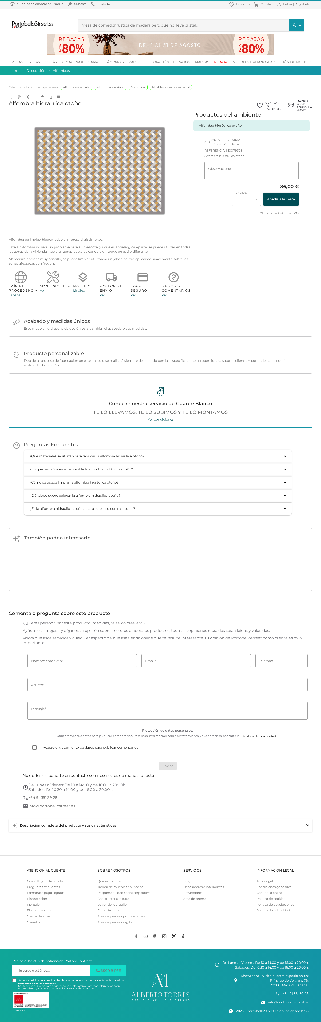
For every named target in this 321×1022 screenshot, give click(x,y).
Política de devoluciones (275, 904)
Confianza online (270, 893)
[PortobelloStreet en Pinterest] (155, 937)
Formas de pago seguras (45, 893)
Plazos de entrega (41, 910)
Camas (94, 62)
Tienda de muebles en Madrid (121, 887)
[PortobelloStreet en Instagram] (165, 937)
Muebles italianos (250, 62)
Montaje (33, 904)
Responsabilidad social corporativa (124, 893)
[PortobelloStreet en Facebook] (137, 937)
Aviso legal (265, 881)
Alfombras (138, 87)
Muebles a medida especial (171, 87)
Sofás (51, 62)
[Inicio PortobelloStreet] (31, 27)
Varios (135, 62)
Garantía (33, 922)
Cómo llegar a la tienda (45, 881)
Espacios (181, 62)
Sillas (34, 62)
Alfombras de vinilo (76, 87)
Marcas (202, 62)
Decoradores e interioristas (203, 887)
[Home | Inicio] (15, 70)
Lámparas (114, 62)
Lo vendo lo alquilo (112, 904)
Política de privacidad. (82, 988)
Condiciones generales (274, 887)
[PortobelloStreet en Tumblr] (184, 937)
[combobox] (246, 199)
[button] (158, 456)
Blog (187, 881)
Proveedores (192, 893)
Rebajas (222, 62)
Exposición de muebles (290, 62)
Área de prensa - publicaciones (121, 916)
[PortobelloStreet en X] (174, 937)
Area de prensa (194, 898)
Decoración (157, 62)
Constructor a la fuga (113, 898)
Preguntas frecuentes (43, 887)
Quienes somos (109, 881)
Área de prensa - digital (115, 922)
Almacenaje (72, 62)
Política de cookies (271, 898)
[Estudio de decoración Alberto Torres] (160, 1001)
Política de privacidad (273, 910)
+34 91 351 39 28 (42, 797)
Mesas (17, 62)
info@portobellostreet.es (51, 806)
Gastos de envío (39, 916)
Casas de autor (109, 910)
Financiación (37, 898)
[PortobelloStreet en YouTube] (146, 937)
